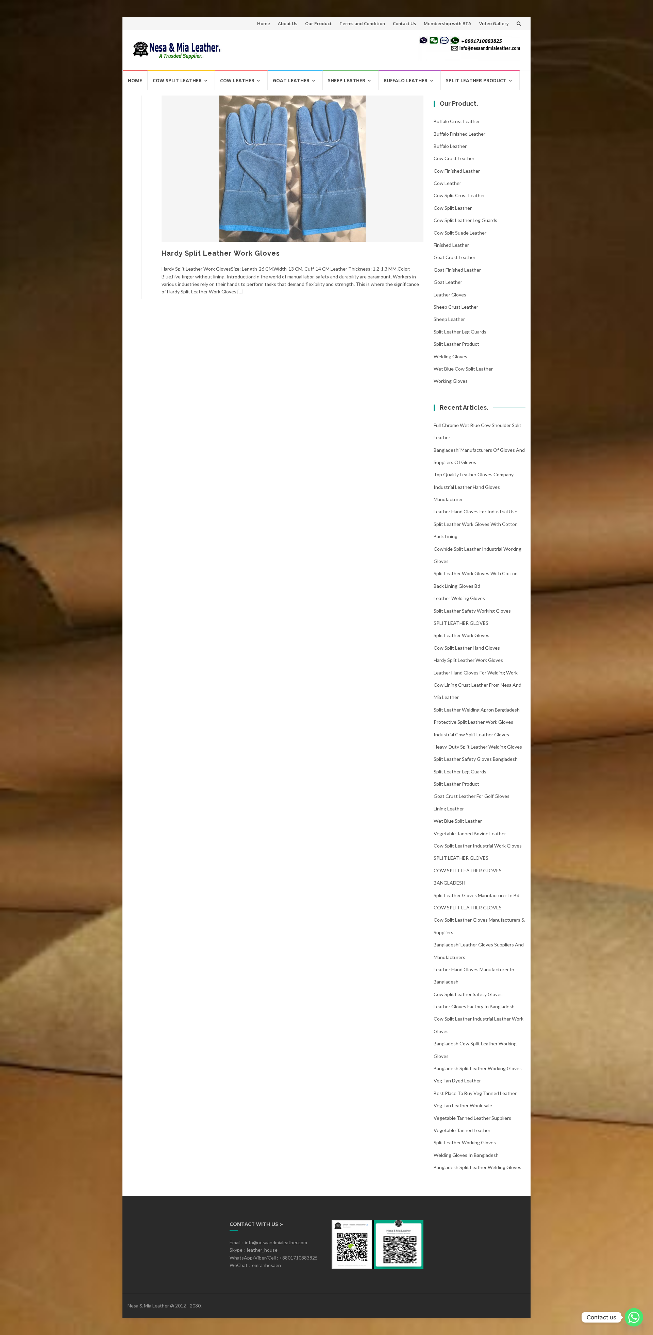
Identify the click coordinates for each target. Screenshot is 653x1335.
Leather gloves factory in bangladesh (474, 1006)
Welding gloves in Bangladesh (466, 1155)
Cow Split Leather (177, 80)
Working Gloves (451, 381)
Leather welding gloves (459, 598)
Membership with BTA (447, 23)
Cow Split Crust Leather (459, 195)
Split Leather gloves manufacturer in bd (476, 895)
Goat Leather (291, 80)
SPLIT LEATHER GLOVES (461, 623)
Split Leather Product (476, 80)
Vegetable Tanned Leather (462, 1130)
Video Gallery (494, 23)
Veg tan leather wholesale (463, 1105)
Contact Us (404, 23)
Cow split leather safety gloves (468, 994)
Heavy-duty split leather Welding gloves (478, 747)
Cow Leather (237, 80)
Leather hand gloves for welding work (476, 672)
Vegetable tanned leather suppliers (472, 1118)
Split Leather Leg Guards (460, 332)
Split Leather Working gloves (465, 1142)
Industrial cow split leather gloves (471, 734)
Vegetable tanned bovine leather (470, 833)
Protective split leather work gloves (473, 722)
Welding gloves (450, 356)
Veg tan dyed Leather (457, 1080)
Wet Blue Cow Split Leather (463, 369)
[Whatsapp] (634, 1317)
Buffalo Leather (406, 80)
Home (263, 23)
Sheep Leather (346, 80)
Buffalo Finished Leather (459, 134)
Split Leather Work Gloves (461, 635)
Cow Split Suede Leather (460, 233)
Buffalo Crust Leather (457, 121)
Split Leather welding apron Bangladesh (477, 710)
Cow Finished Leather (457, 171)
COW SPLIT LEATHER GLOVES (468, 907)
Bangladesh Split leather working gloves (478, 1068)
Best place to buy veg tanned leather (475, 1093)
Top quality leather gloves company (474, 474)
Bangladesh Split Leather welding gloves (477, 1167)
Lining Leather (449, 808)
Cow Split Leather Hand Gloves (467, 648)
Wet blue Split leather (458, 821)
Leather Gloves (450, 294)
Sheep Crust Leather (456, 307)
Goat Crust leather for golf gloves (471, 796)
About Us (287, 23)
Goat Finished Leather (457, 270)
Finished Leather (451, 245)
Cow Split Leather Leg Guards (465, 220)
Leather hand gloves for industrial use (475, 511)
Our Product (318, 23)
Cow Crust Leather (454, 158)
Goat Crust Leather (454, 257)
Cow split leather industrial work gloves (478, 846)
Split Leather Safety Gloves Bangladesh (476, 759)
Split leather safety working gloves (472, 611)
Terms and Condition (362, 23)
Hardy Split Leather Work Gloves (221, 253)
